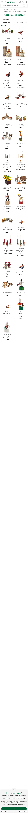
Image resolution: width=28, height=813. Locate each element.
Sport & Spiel (10, 9)
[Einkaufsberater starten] (25, 5)
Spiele (15, 9)
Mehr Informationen (23, 811)
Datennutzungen (19, 796)
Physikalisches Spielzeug (7, 11)
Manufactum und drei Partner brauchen (10, 795)
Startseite (3, 9)
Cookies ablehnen (4, 811)
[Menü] (1, 2)
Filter (21, 22)
